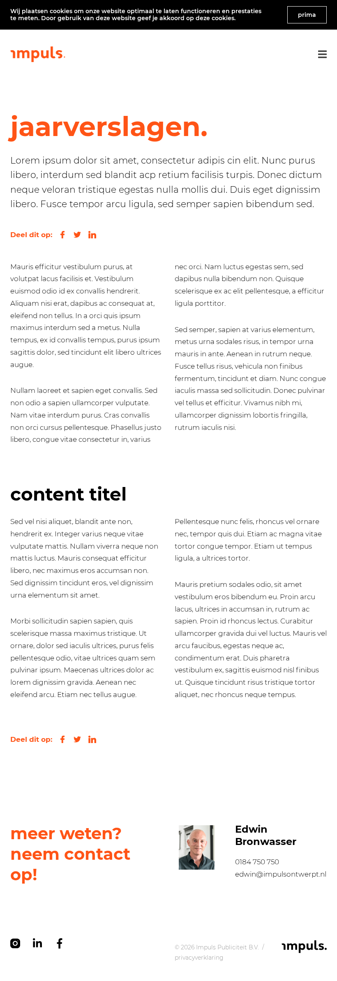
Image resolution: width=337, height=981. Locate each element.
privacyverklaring (199, 957)
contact (97, 854)
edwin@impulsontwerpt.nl (280, 874)
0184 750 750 (257, 862)
